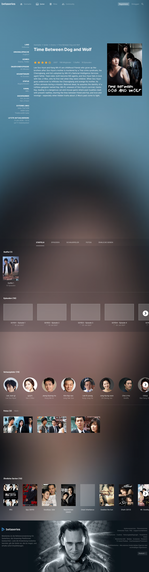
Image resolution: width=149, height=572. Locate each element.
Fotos (88, 242)
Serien (46, 45)
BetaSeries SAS (120, 539)
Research (144, 539)
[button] (10, 388)
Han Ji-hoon (24, 101)
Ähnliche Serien (105, 242)
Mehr (16, 411)
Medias (129, 539)
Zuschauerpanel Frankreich (138, 541)
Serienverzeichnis (130, 528)
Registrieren (123, 4)
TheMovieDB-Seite (22, 113)
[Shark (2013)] (126, 495)
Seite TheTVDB (23, 108)
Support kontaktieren (140, 530)
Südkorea (25, 47)
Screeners (136, 539)
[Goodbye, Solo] (49, 495)
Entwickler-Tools (122, 530)
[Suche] (142, 4)
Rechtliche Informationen (107, 535)
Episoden (55, 242)
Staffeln (40, 242)
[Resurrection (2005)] (68, 495)
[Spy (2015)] (30, 495)
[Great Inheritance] (87, 495)
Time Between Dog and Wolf (69, 45)
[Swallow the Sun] (107, 495)
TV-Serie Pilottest (122, 541)
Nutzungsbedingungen (130, 535)
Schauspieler (72, 242)
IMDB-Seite (24, 111)
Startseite (37, 45)
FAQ (130, 530)
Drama (53, 45)
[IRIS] (10, 495)
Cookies (119, 535)
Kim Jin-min (24, 98)
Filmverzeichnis (142, 528)
